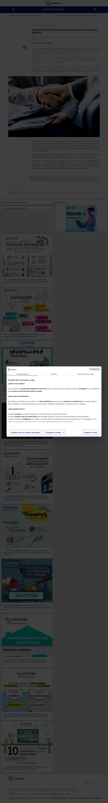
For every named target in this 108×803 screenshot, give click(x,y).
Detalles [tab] (54, 374)
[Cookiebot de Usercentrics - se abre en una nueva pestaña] (90, 369)
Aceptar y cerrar (90, 432)
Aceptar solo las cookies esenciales (25, 432)
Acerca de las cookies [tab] (85, 374)
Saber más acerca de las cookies (21, 427)
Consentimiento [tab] (22, 374)
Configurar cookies (53, 432)
